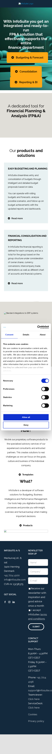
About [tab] (43, 334)
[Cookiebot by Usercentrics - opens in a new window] (37, 327)
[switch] (45, 389)
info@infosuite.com (15, 579)
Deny (26, 425)
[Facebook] (5, 602)
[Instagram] (9, 602)
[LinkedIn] (14, 602)
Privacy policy (36, 721)
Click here (34, 699)
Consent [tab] (9, 334)
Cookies (32, 714)
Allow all (26, 417)
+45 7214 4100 (12, 575)
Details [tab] (26, 334)
